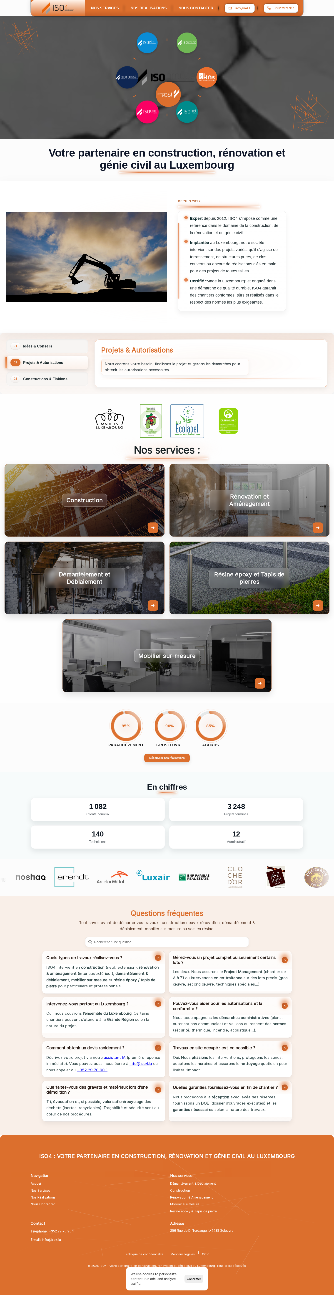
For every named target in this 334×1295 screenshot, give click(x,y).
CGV (205, 1254)
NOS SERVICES (105, 8)
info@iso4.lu (141, 1063)
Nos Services (40, 1190)
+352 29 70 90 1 (284, 8)
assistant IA (115, 1057)
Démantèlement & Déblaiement (193, 1183)
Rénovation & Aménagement (191, 1197)
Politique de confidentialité (144, 1254)
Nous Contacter (43, 1204)
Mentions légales (183, 1254)
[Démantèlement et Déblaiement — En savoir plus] (85, 578)
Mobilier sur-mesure (184, 1204)
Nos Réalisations (43, 1197)
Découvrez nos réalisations (167, 758)
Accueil (36, 1183)
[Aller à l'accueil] (58, 8)
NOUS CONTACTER (196, 8)
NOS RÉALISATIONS (149, 8)
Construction (180, 1190)
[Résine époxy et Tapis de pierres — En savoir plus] (249, 578)
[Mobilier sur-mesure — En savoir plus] (167, 655)
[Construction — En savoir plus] (85, 500)
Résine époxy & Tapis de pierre (193, 1211)
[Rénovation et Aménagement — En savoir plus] (249, 500)
